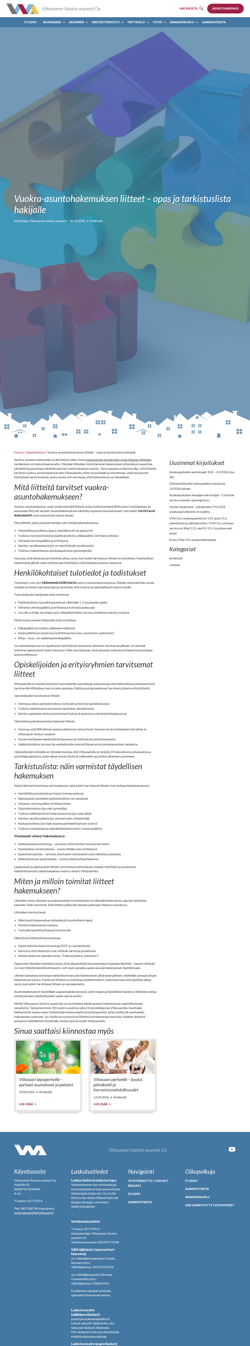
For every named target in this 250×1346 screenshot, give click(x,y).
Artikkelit (96, 221)
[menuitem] (30, 22)
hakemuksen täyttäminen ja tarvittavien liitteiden (118, 459)
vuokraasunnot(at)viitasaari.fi (34, 1212)
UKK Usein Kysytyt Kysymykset (209, 1205)
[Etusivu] (30, 1149)
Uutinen (174, 565)
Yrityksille (136, 22)
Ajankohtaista (214, 22)
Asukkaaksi (52, 22)
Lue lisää (26, 1104)
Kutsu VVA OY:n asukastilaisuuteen (192, 539)
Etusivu (30, 22)
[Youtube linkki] (232, 1152)
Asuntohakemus (225, 8)
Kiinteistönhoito (106, 22)
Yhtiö (157, 22)
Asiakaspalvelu (182, 22)
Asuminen (76, 22)
